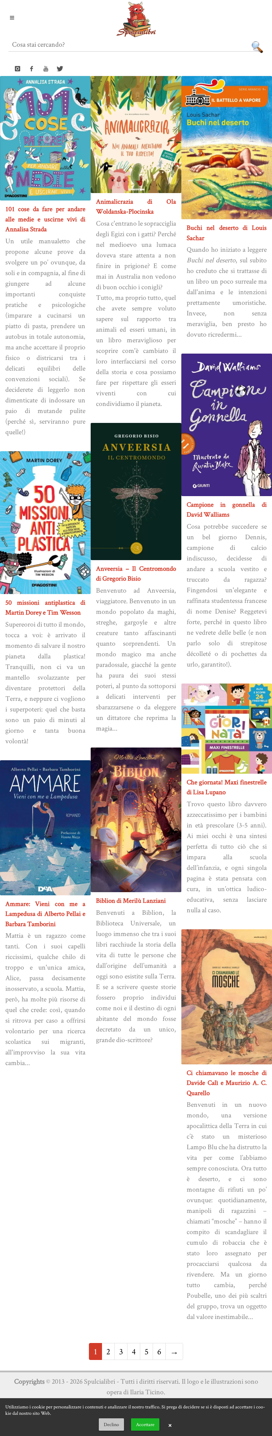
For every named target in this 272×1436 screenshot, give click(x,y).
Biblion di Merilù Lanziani (131, 900)
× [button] (170, 1424)
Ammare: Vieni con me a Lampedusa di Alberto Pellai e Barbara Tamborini (45, 913)
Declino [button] (111, 1424)
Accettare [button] (145, 1424)
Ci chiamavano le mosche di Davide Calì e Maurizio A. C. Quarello (227, 1082)
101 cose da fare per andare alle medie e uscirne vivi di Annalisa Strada (45, 218)
